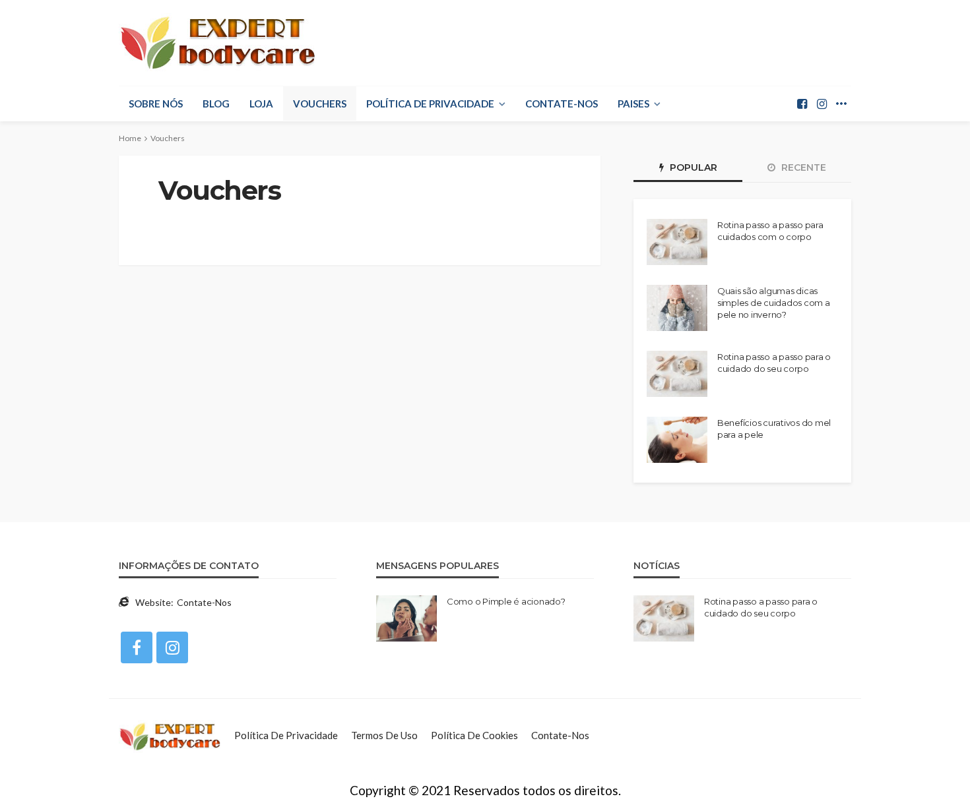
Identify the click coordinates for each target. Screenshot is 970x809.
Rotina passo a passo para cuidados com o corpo (770, 231)
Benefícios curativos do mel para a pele (774, 428)
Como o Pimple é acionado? (506, 601)
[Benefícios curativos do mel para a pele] (677, 440)
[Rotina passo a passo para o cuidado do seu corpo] (677, 374)
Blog (216, 103)
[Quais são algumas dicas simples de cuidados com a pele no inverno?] (677, 308)
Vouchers (319, 103)
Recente (802, 167)
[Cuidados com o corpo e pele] (170, 735)
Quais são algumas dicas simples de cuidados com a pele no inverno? (773, 302)
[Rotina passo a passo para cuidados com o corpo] (677, 242)
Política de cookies (474, 735)
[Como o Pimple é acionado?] (406, 618)
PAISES (633, 103)
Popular (692, 167)
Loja (261, 103)
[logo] (218, 43)
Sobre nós (156, 103)
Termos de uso (384, 735)
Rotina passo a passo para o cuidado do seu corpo (774, 362)
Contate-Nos (561, 103)
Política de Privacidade (430, 103)
